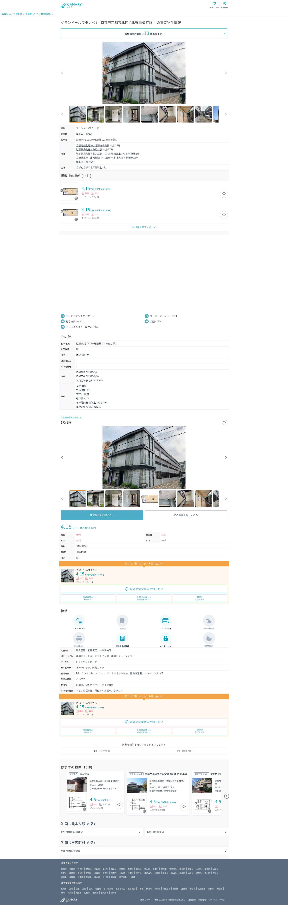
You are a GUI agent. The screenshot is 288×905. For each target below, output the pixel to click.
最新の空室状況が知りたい (146, 589)
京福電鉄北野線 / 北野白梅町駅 (92, 145)
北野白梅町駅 (45, 14)
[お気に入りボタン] (224, 194)
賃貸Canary (7, 14)
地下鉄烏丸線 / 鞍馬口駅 (89, 149)
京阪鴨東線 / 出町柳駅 (88, 157)
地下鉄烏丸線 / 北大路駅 (89, 153)
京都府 (19, 14)
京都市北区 (31, 14)
